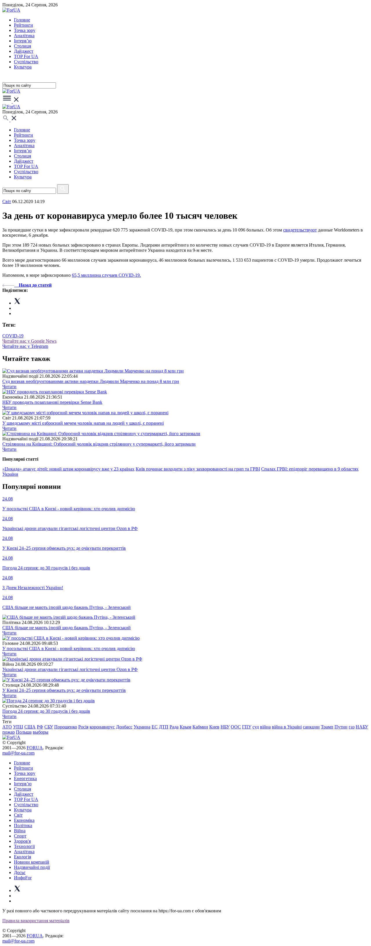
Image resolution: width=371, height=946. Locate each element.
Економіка (24, 820)
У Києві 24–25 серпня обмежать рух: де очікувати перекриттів (64, 690)
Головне (22, 19)
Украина (142, 726)
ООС (236, 726)
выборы (40, 732)
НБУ (225, 726)
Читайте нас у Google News (29, 341)
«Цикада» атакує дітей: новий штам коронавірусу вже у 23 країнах (68, 468)
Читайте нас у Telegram (25, 346)
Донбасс (124, 726)
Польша (24, 732)
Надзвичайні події (32, 867)
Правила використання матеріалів (36, 920)
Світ (18, 815)
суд (255, 726)
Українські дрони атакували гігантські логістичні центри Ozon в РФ (70, 669)
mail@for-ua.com (18, 752)
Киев (214, 726)
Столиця (22, 46)
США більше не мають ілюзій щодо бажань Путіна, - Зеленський (66, 627)
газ (351, 726)
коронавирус (102, 726)
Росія (83, 726)
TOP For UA (26, 56)
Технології (24, 846)
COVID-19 (12, 335)
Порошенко (65, 726)
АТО (7, 726)
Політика (23, 825)
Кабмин (200, 726)
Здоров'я (22, 841)
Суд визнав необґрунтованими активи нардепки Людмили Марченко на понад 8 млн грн (90, 381)
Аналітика (24, 35)
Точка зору (24, 30)
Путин (341, 726)
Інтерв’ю (23, 40)
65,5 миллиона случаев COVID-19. (106, 275)
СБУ (48, 726)
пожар (8, 732)
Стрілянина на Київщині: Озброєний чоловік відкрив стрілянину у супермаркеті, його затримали (99, 444)
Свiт (6, 201)
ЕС (155, 726)
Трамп (327, 726)
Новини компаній (31, 862)
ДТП (163, 726)
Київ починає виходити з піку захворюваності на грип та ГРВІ (198, 468)
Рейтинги (23, 25)
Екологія (22, 856)
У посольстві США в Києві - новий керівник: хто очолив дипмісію (68, 648)
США (30, 726)
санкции (311, 726)
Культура (23, 66)
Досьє (20, 872)
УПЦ (18, 726)
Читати (9, 386)
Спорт (20, 835)
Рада (174, 726)
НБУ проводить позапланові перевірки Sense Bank (52, 402)
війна (265, 726)
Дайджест (23, 51)
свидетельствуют (300, 229)
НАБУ (362, 726)
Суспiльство (26, 61)
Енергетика (25, 778)
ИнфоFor (23, 877)
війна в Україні (287, 726)
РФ (40, 726)
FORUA (35, 747)
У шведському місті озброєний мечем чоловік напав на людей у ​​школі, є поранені (83, 423)
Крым (185, 726)
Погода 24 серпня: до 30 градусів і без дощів (46, 711)
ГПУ (246, 726)
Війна (20, 830)
